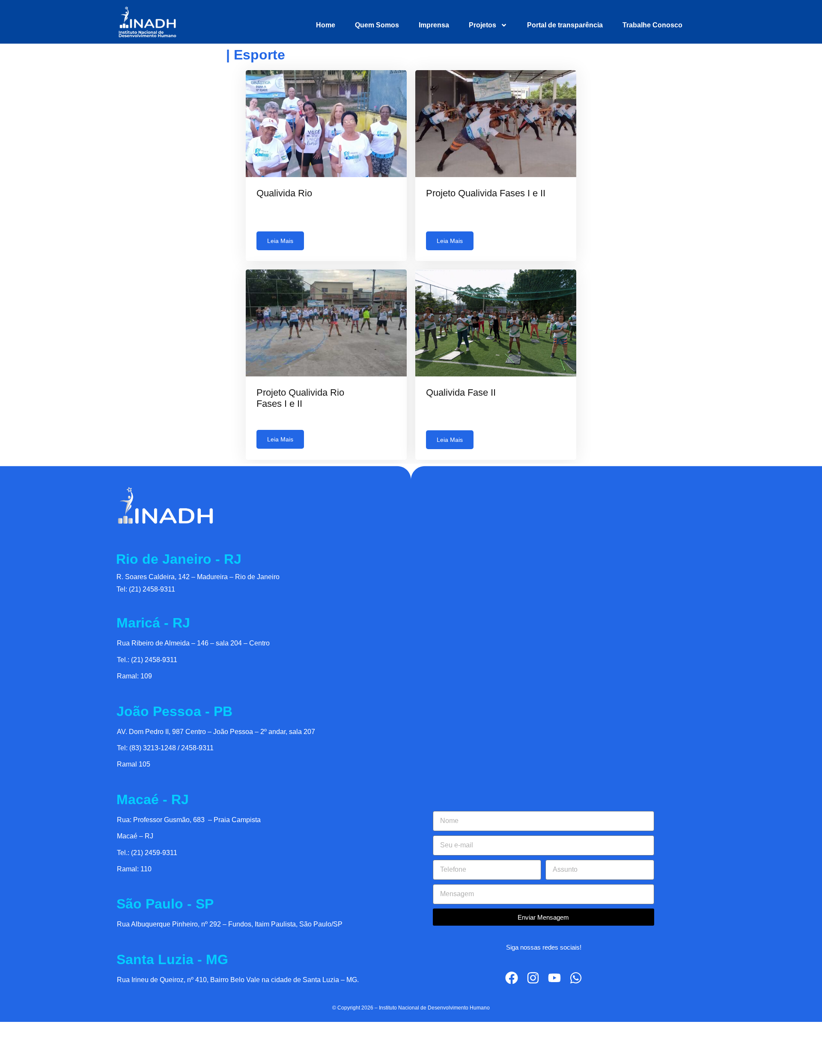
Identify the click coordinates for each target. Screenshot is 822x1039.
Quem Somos (377, 25)
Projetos (482, 25)
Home (325, 25)
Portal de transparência (565, 25)
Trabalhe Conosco (652, 25)
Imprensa (434, 25)
